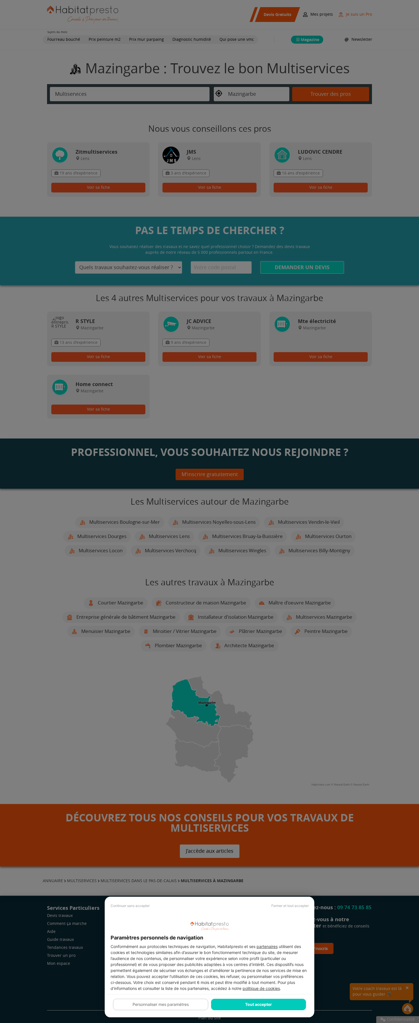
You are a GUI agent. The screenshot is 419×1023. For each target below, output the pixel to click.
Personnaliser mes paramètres (161, 1004)
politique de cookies (261, 988)
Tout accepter (258, 1004)
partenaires (267, 946)
